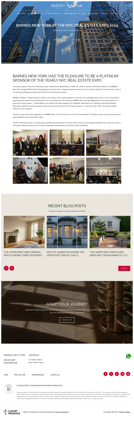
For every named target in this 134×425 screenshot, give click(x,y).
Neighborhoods (37, 14)
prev (6, 268)
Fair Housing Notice (23, 385)
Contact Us (55, 375)
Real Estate (21, 14)
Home (6, 375)
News (83, 14)
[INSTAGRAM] (111, 374)
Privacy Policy (124, 412)
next (11, 268)
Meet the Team (19, 375)
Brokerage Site (57, 385)
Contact (104, 14)
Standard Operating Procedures (41, 385)
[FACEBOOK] (105, 374)
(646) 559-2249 (9, 360)
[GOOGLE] (128, 374)
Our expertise (53, 14)
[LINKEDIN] (117, 374)
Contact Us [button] (67, 320)
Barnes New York (70, 14)
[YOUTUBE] (122, 374)
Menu (112, 14)
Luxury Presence (62, 412)
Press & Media (93, 14)
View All (124, 268)
